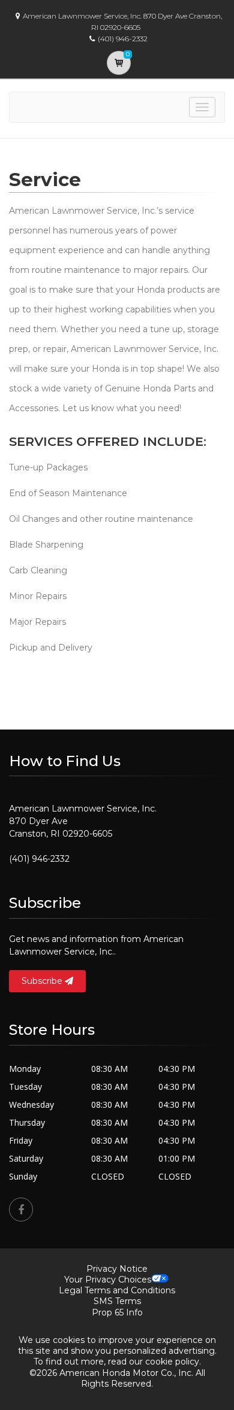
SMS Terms (117, 1301)
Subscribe (43, 981)
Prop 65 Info (117, 1312)
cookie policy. (173, 1361)
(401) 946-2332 (39, 858)
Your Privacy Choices (107, 1279)
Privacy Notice (117, 1268)
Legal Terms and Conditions (117, 1290)
